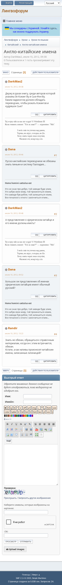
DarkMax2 (15, 81)
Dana (12, 149)
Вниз (5, 72)
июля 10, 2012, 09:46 (14, 154)
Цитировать (49, 114)
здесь (53, 28)
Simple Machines (39, 578)
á (4, 419)
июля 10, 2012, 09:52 (14, 274)
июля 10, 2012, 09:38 (14, 86)
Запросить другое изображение (34, 498)
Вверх (6, 370)
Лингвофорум (15, 10)
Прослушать (10, 498)
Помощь (26, 574)
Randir (12, 328)
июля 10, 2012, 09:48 (14, 213)
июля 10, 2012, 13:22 (14, 333)
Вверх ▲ (36, 574)
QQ (36, 114)
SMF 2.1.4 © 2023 (23, 578)
